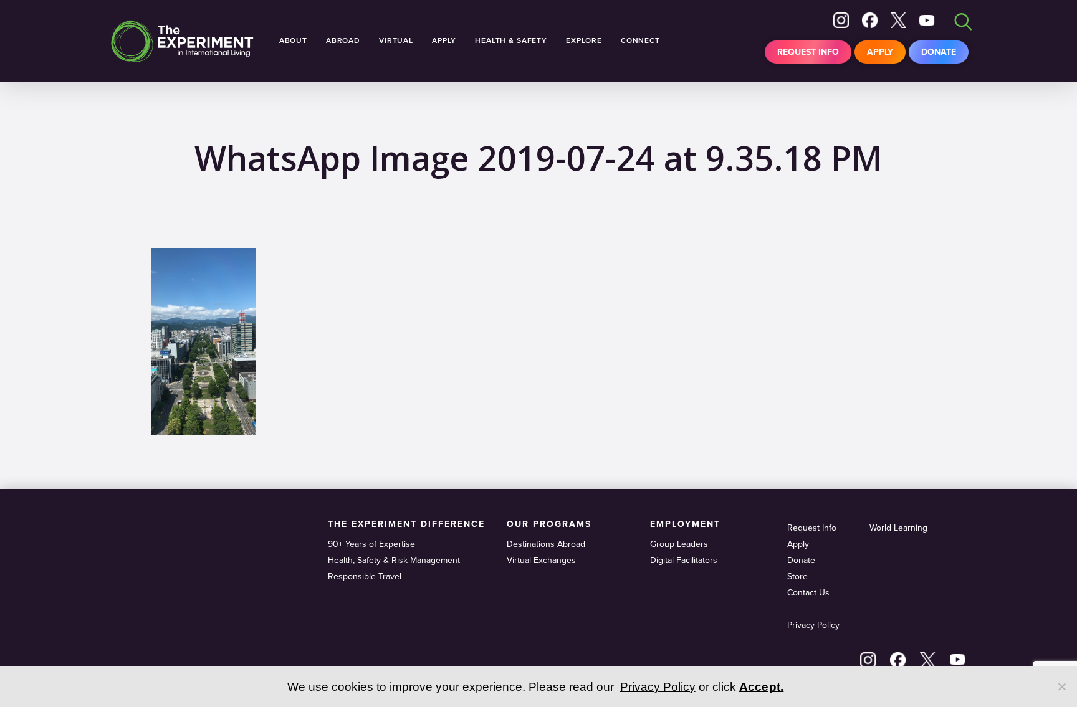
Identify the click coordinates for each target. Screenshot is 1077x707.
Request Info (808, 52)
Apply (880, 52)
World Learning (898, 528)
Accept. (761, 686)
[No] (1061, 686)
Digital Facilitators (683, 560)
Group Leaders (679, 544)
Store (797, 576)
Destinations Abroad (546, 544)
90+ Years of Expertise (371, 544)
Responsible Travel (364, 576)
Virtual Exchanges (541, 560)
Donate (938, 52)
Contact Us (808, 592)
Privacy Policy (813, 625)
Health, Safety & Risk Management (394, 560)
